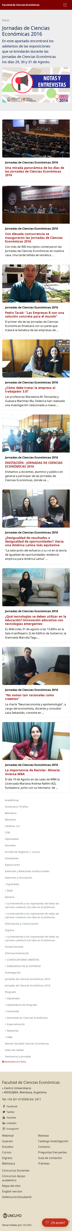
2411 (38, 1099)
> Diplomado (12, 998)
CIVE (7, 832)
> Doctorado (12, 1011)
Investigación (13, 972)
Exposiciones (12, 864)
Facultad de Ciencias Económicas (20, 4)
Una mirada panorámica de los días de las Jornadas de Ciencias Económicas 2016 (34, 171)
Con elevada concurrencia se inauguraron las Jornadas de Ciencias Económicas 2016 (34, 237)
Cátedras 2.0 (12, 826)
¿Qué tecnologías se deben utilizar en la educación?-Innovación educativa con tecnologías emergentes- (35, 620)
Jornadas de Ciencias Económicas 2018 (27, 985)
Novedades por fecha (15, 1061)
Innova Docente (14, 946)
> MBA (8, 1037)
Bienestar (10, 819)
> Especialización (15, 1024)
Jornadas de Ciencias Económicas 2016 (27, 979)
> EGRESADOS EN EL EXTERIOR (23, 966)
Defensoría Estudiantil (16, 1197)
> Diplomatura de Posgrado (21, 1004)
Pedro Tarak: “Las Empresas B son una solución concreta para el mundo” (34, 314)
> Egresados (12, 884)
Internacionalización (17, 953)
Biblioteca (10, 813)
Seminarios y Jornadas (18, 1056)
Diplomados (12, 839)
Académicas (12, 800)
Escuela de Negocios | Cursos (22, 851)
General (9, 897)
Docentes (10, 845)
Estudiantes (12, 858)
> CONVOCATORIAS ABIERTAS (22, 959)
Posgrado (10, 992)
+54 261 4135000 (18, 1099)
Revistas (43, 1135)
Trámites (44, 1163)
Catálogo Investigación (53, 1141)
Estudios (7, 1147)
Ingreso (9, 930)
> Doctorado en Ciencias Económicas (26, 1017)
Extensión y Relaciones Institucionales (27, 871)
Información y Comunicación (21, 923)
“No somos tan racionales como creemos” (29, 697)
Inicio (5, 20)
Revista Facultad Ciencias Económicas (27, 1043)
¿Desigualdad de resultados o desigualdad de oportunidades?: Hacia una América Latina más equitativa (34, 541)
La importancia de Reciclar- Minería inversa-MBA (32, 772)
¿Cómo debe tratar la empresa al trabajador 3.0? (30, 389)
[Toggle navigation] (65, 4)
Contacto (44, 1147)
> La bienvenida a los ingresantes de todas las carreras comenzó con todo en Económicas (32, 905)
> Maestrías (12, 1030)
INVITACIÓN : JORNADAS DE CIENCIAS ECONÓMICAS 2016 (34, 464)
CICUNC (27, 1225)
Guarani (7, 1141)
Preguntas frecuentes (52, 1152)
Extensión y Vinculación (18, 877)
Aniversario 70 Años (16, 806)
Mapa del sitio (11, 1186)
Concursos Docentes (16, 1170)
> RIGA (9, 890)
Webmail (8, 1135)
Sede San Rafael (14, 1050)
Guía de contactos (50, 1158)
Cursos (6, 1152)
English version (12, 1191)
